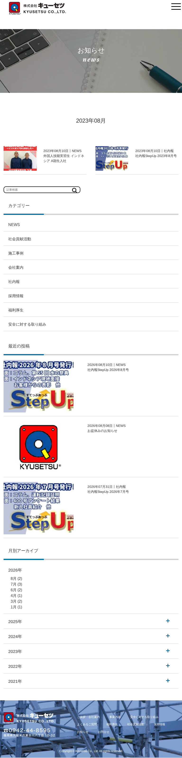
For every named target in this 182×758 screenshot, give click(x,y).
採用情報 (15, 296)
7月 (14, 584)
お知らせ (82, 732)
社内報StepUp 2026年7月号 (108, 492)
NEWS (14, 225)
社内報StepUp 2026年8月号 (108, 370)
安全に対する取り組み (27, 324)
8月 (14, 579)
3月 (14, 601)
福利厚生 (15, 310)
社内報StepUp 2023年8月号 (156, 156)
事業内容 (115, 717)
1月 (14, 607)
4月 (14, 596)
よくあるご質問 (87, 724)
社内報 (14, 282)
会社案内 (15, 267)
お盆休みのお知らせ (102, 431)
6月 (14, 590)
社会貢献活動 (19, 239)
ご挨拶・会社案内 (88, 717)
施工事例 (15, 253)
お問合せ (103, 732)
